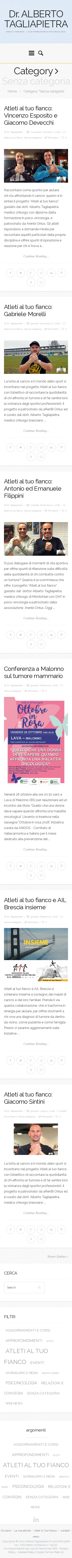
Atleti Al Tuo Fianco (45, 1530)
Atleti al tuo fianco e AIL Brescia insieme (35, 904)
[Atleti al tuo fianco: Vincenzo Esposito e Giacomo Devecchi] (36, 166)
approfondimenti (24, 1340)
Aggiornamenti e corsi (28, 1330)
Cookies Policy (26, 1552)
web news (14, 1403)
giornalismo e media (22, 1373)
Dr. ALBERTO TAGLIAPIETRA (36, 18)
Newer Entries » (57, 1256)
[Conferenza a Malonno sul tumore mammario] (36, 742)
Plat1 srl (59, 1552)
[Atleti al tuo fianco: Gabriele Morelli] (36, 357)
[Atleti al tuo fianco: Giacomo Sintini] (36, 1139)
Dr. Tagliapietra (15, 132)
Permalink (53, 137)
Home (12, 91)
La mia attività (22, 1530)
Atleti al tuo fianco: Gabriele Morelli (28, 310)
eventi (37, 1362)
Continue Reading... (36, 256)
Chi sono (6, 1530)
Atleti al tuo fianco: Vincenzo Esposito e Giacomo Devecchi (30, 115)
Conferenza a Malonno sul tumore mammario (34, 672)
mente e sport (50, 1373)
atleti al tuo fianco (13, 137)
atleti (50, 1341)
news (36, 1536)
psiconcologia (21, 1383)
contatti (65, 1530)
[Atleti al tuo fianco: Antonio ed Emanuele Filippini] (36, 539)
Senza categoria (32, 137)
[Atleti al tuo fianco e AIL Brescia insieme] (36, 954)
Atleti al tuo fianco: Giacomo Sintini (28, 1098)
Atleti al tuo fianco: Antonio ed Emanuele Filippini (32, 488)
